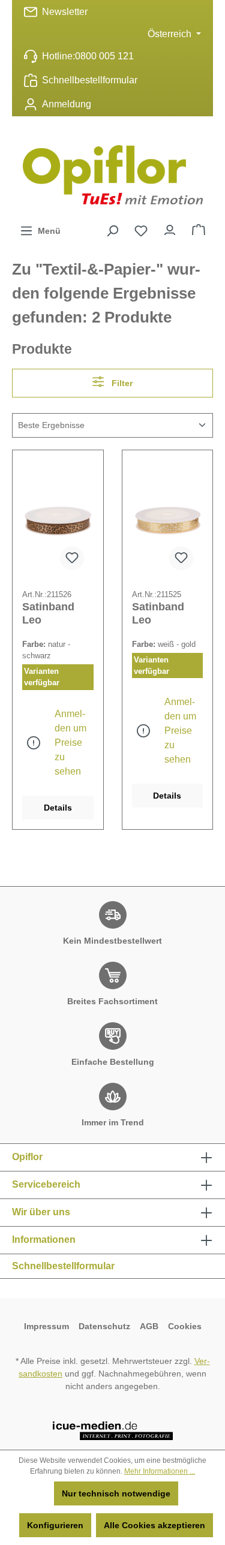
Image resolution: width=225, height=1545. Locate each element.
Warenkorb (198, 227)
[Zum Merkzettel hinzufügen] (72, 558)
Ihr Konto (169, 227)
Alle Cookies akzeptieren (154, 1525)
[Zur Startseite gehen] (112, 174)
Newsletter (65, 12)
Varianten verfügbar (41, 677)
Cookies (185, 1326)
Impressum (46, 1326)
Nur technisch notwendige (116, 1493)
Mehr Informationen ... (159, 1471)
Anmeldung (66, 104)
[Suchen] (112, 231)
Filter (121, 383)
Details (58, 807)
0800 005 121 (104, 56)
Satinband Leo (48, 613)
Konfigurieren (55, 1525)
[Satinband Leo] (58, 520)
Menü (47, 231)
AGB (149, 1326)
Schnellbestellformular (89, 80)
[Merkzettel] (141, 231)
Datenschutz (104, 1326)
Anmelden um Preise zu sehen (70, 742)
